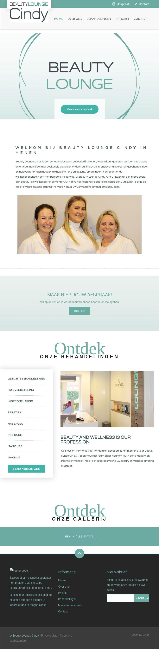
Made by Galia (140, 635)
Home (58, 19)
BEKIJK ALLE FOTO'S (79, 536)
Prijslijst (122, 19)
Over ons (74, 19)
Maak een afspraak (80, 109)
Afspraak (123, 4)
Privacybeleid (49, 635)
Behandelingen (99, 19)
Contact (144, 4)
